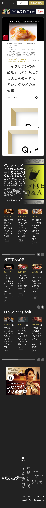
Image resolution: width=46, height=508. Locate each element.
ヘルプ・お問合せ (23, 473)
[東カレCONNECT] (23, 11)
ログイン (22, 3)
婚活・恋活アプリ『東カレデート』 (37, 476)
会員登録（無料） (37, 3)
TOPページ (23, 469)
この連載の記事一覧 (13, 200)
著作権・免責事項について (28, 479)
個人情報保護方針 (28, 472)
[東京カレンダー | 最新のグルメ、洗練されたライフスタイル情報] (3, 3)
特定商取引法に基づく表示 (28, 486)
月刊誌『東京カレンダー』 (37, 472)
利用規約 (28, 468)
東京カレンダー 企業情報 (23, 485)
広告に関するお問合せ (23, 479)
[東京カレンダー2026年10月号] (23, 380)
